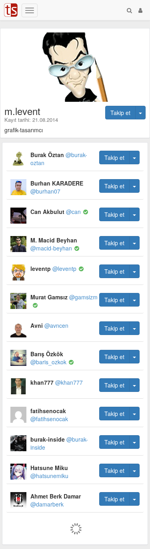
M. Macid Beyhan (53, 244)
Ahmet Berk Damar (55, 500)
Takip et (120, 113)
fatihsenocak (49, 415)
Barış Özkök (48, 358)
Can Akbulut (55, 212)
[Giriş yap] (140, 10)
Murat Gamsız (64, 297)
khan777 (56, 382)
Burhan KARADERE (56, 187)
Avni (49, 325)
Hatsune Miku (49, 472)
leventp (53, 268)
